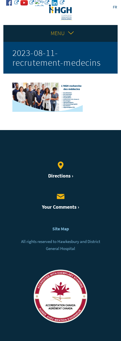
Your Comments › (60, 207)
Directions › (60, 175)
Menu (58, 33)
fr (115, 7)
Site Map (60, 229)
